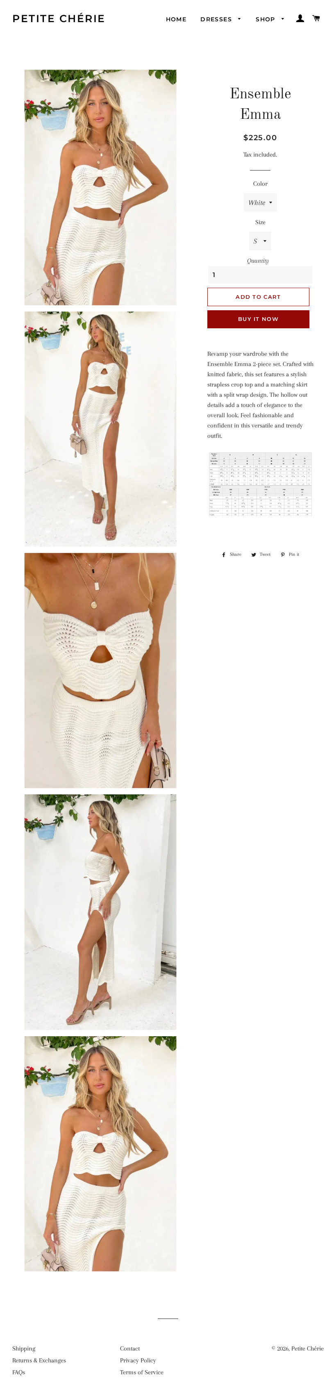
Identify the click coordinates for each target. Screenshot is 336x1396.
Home (176, 19)
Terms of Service (141, 1372)
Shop (266, 19)
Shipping (23, 1348)
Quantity (258, 260)
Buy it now (258, 319)
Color (260, 183)
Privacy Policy (138, 1360)
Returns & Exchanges (39, 1360)
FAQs (18, 1372)
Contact (130, 1348)
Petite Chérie (59, 18)
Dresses (217, 19)
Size (260, 222)
